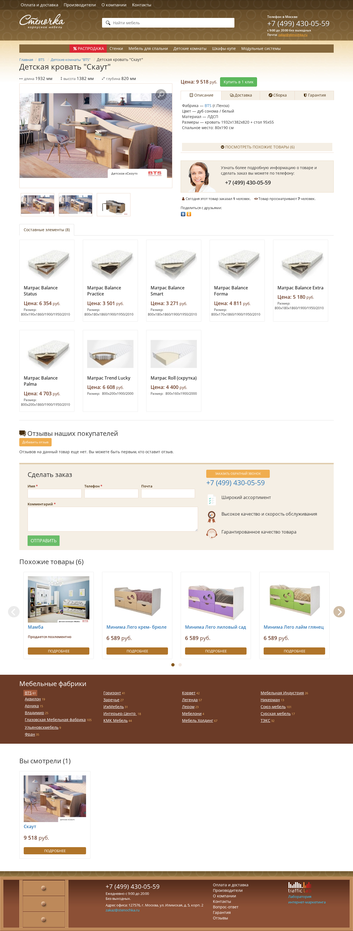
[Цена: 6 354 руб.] (47, 263)
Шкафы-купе (224, 48)
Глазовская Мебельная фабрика (55, 719)
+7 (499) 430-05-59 (298, 23)
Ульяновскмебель (41, 727)
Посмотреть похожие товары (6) (260, 147)
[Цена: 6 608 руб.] (110, 354)
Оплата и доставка (39, 4)
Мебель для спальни (148, 48)
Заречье (111, 699)
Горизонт (112, 692)
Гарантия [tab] (317, 95)
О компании (114, 4)
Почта (147, 486)
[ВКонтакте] (183, 212)
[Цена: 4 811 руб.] (237, 263)
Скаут (30, 826)
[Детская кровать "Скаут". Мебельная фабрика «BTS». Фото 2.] (75, 204)
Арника (32, 705)
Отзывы (220, 918)
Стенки (116, 48)
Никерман (270, 699)
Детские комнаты (190, 48)
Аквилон (33, 698)
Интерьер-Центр (120, 713)
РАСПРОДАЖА (91, 48)
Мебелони (192, 713)
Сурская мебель (276, 713)
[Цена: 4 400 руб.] (174, 354)
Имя (31, 486)
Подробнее (58, 651)
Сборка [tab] (280, 95)
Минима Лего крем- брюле (136, 627)
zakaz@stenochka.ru (292, 35)
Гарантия (222, 912)
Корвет (189, 692)
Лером (188, 706)
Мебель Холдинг (197, 720)
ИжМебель (113, 706)
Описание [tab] (203, 95)
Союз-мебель (273, 706)
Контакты (141, 4)
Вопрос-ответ (226, 906)
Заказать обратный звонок (238, 473)
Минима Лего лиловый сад (215, 627)
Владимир (34, 712)
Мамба (35, 627)
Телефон (92, 486)
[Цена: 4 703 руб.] (47, 354)
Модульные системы (261, 48)
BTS (208, 105)
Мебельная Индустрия (282, 692)
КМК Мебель (115, 720)
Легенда (190, 699)
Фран (30, 734)
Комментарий (40, 504)
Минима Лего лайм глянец (294, 627)
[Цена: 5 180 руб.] (300, 263)
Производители (80, 4)
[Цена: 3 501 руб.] (110, 263)
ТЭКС (265, 720)
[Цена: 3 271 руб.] (174, 263)
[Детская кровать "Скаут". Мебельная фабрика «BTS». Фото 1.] (95, 135)
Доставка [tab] (243, 95)
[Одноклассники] (189, 212)
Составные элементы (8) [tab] (47, 229)
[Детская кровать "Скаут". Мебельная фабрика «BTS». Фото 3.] (113, 204)
